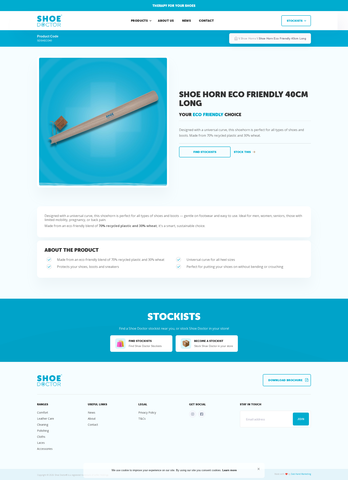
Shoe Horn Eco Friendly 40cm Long (282, 38)
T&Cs (142, 418)
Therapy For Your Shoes (173, 5)
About (92, 418)
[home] (49, 20)
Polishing (43, 431)
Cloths (41, 437)
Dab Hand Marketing (301, 474)
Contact (206, 20)
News (186, 20)
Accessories (45, 449)
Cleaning (42, 424)
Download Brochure (285, 380)
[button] (258, 469)
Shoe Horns (248, 38)
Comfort (42, 412)
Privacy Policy (147, 412)
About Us (166, 20)
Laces (41, 443)
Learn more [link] (229, 470)
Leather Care (45, 418)
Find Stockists (204, 152)
